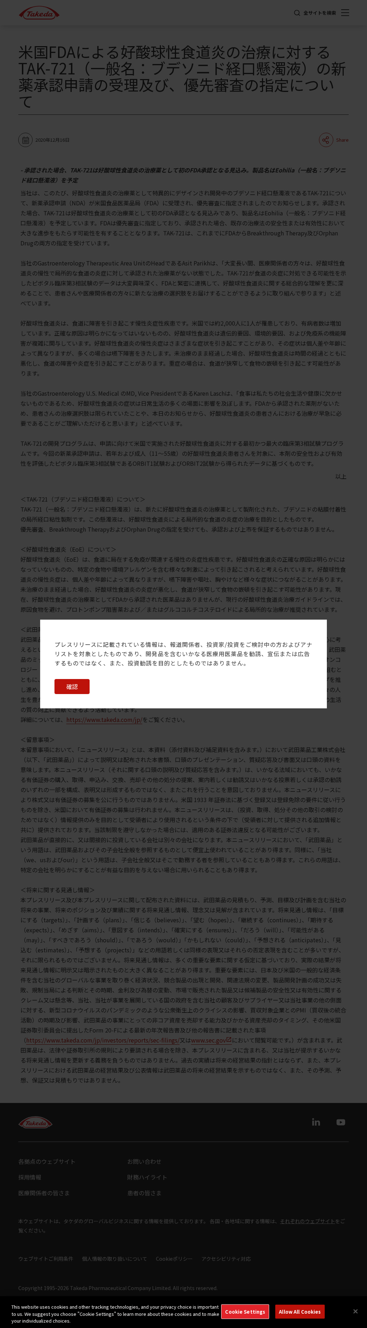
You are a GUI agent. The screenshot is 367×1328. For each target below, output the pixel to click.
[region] (183, 1312)
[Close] (355, 1311)
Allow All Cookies (300, 1311)
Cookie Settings (245, 1311)
